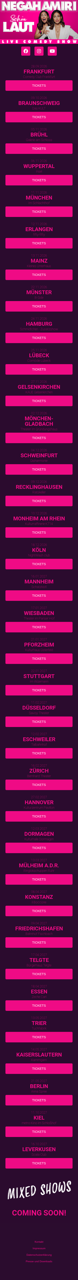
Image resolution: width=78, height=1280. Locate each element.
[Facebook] (25, 51)
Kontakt (39, 1241)
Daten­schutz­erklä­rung (39, 1254)
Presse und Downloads (39, 1261)
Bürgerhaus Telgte (39, 965)
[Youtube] (52, 51)
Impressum (39, 1248)
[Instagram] (39, 51)
